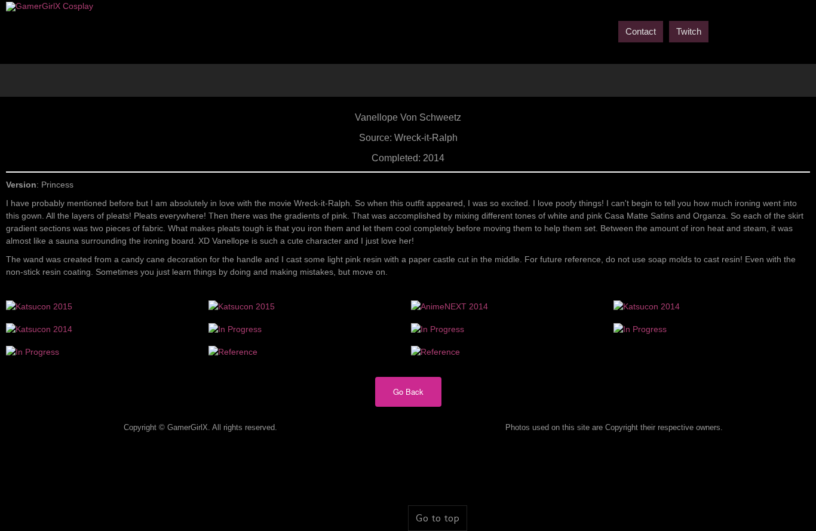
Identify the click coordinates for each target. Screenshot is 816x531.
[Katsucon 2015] (39, 306)
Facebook (721, 30)
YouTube (762, 30)
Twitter (742, 30)
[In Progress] (235, 328)
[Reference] (232, 351)
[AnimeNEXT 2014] (449, 306)
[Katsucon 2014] (646, 306)
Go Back (408, 391)
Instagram (803, 30)
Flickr (782, 30)
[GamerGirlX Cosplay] (49, 6)
